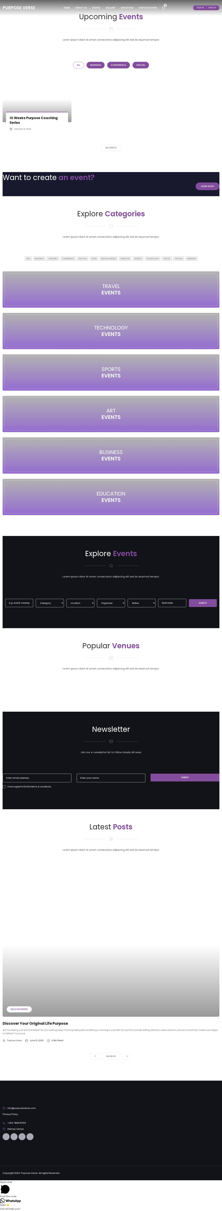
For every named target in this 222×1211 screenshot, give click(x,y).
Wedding (191, 258)
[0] (163, 7)
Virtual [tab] (140, 65)
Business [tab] (95, 65)
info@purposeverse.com (21, 1108)
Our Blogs (127, 7)
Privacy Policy (10, 1114)
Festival (83, 258)
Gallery (110, 7)
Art (28, 258)
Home (67, 7)
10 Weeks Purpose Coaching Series (34, 120)
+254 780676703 (16, 1123)
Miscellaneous (108, 258)
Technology (153, 258)
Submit (185, 777)
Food (94, 258)
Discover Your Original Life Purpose (35, 1023)
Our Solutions (148, 7)
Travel (167, 258)
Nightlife (125, 258)
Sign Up (212, 8)
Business (39, 258)
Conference (68, 258)
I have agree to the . (29, 786)
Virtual (178, 258)
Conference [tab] (118, 65)
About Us (81, 7)
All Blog (111, 1056)
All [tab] (78, 65)
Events (96, 7)
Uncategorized (19, 1009)
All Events (111, 147)
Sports (138, 258)
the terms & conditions (39, 786)
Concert (53, 258)
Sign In (200, 8)
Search (203, 602)
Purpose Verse (14, 1040)
